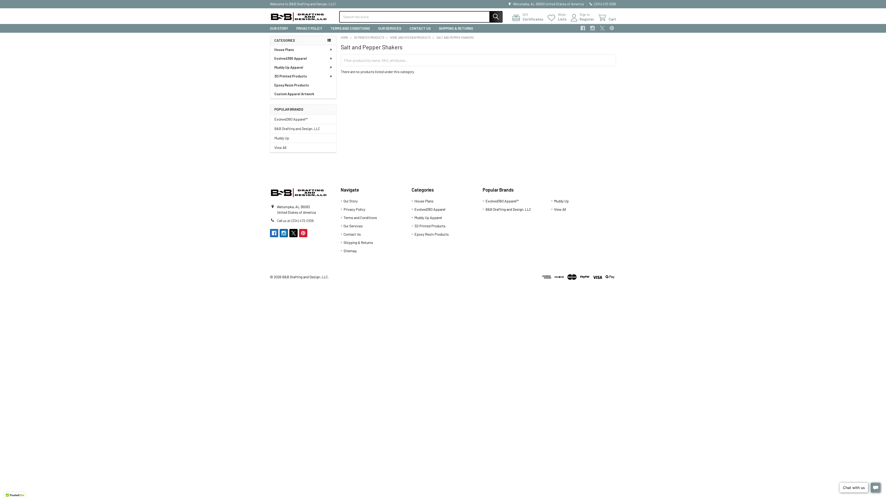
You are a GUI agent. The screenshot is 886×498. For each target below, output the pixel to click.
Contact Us (420, 28)
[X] (602, 28)
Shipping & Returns (456, 28)
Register (587, 19)
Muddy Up (281, 138)
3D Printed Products (290, 76)
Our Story (279, 28)
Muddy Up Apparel (288, 67)
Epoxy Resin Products (291, 85)
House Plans (284, 49)
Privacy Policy (309, 28)
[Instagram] (592, 28)
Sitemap (350, 251)
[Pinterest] (612, 28)
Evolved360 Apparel (290, 58)
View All (280, 147)
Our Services (389, 28)
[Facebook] (583, 28)
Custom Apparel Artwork (294, 94)
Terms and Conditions (350, 28)
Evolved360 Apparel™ (291, 119)
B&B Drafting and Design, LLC (297, 128)
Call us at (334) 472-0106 (295, 220)
